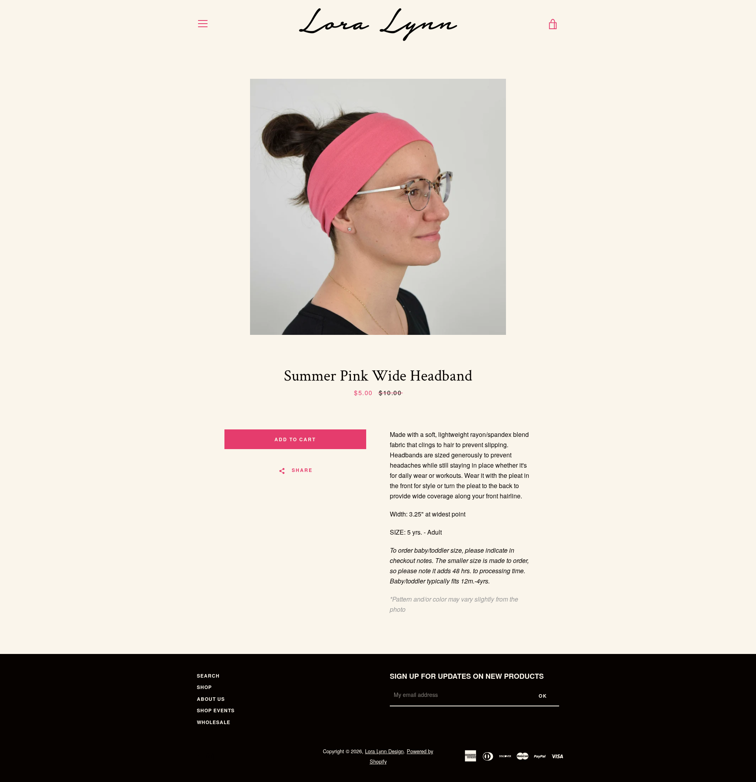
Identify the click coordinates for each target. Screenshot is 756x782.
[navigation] (203, 23)
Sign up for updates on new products (467, 676)
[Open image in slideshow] (378, 207)
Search (208, 675)
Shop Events (216, 710)
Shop (204, 687)
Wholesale (213, 722)
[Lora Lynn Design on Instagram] (210, 755)
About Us (211, 698)
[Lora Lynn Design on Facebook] (197, 755)
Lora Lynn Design (384, 751)
